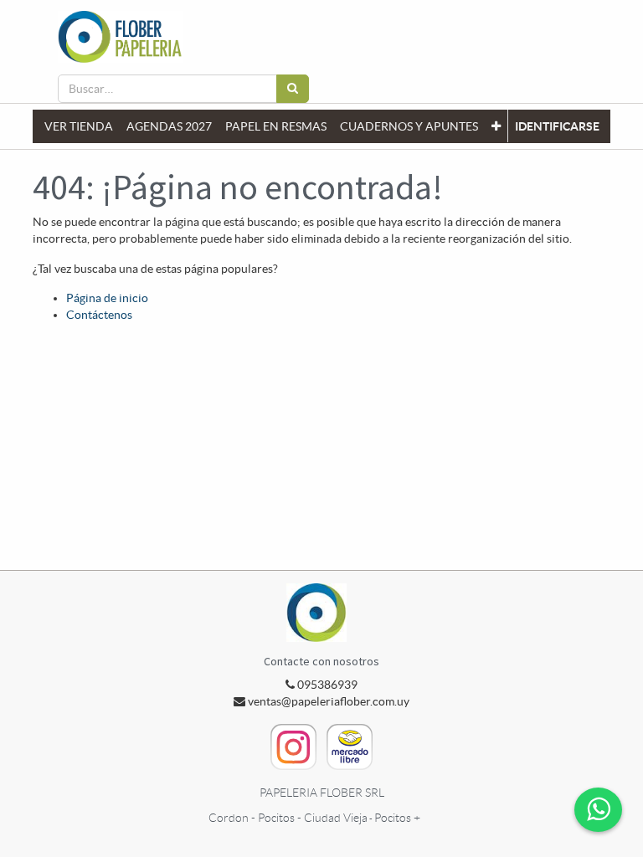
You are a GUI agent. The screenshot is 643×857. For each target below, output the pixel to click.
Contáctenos (99, 314)
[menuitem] (79, 126)
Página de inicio (107, 298)
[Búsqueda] (292, 88)
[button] (496, 126)
